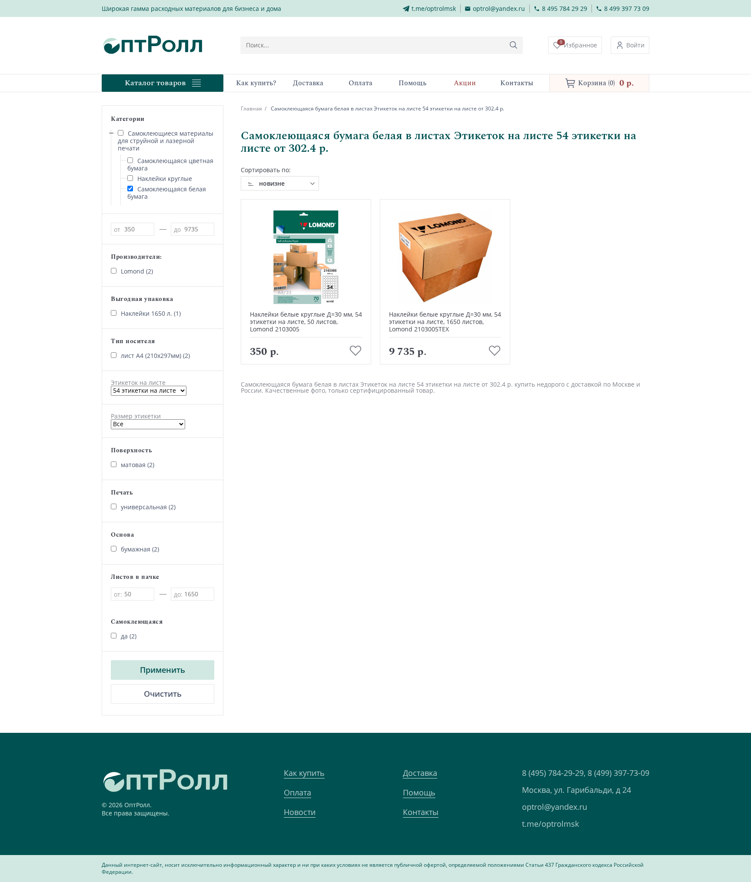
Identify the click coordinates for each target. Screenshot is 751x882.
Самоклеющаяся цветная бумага (170, 164)
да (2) (128, 636)
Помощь (419, 792)
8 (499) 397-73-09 (618, 773)
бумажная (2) (140, 549)
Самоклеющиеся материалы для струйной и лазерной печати (165, 141)
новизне (272, 183)
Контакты (421, 812)
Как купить (304, 773)
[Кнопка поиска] (513, 45)
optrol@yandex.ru (554, 807)
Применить (162, 670)
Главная (251, 108)
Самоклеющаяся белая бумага (166, 192)
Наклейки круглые (164, 178)
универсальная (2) (148, 507)
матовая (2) (137, 464)
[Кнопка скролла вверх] (712, 843)
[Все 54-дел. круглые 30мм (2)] (148, 424)
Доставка (420, 773)
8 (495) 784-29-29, (553, 773)
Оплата (297, 792)
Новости (300, 812)
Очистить (163, 693)
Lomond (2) (137, 271)
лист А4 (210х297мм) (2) (155, 355)
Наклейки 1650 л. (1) (151, 313)
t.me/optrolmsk (550, 824)
